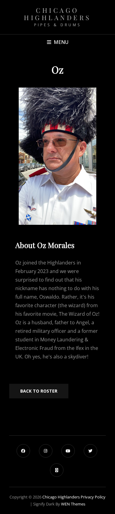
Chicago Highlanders (57, 14)
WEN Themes (73, 504)
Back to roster (38, 391)
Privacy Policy (93, 497)
